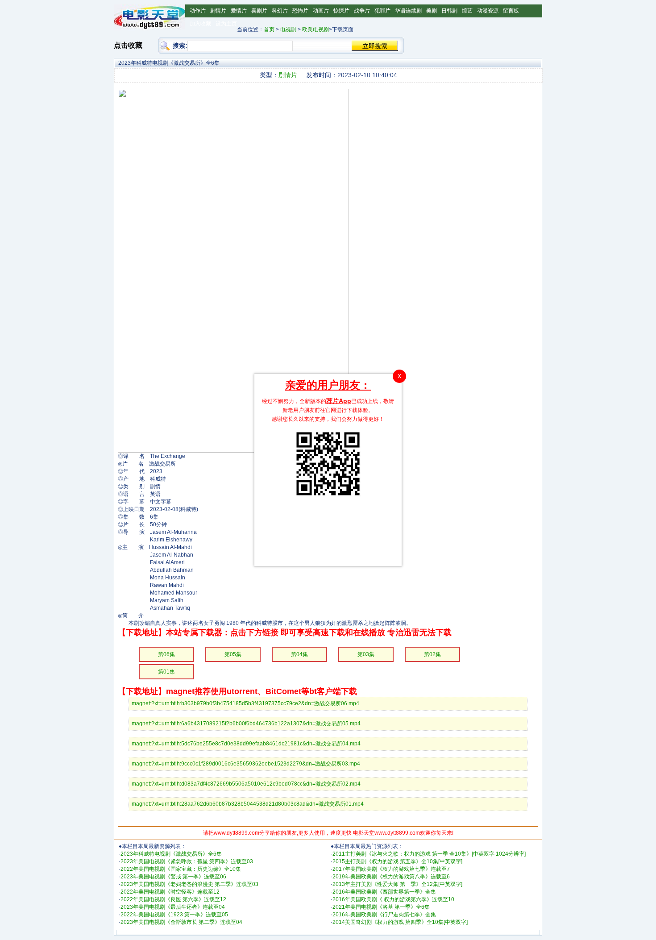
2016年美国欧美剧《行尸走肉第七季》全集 (384, 914)
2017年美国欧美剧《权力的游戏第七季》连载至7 (391, 869)
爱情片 (239, 11)
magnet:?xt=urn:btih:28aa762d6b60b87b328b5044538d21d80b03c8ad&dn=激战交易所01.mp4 (248, 804)
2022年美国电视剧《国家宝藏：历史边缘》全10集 (180, 869)
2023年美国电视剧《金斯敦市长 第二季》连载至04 (181, 922)
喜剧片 (259, 11)
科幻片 (280, 11)
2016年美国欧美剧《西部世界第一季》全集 (384, 892)
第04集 (299, 654)
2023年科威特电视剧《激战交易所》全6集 (171, 854)
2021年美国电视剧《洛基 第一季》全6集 (381, 907)
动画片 (321, 11)
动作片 (198, 11)
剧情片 (218, 11)
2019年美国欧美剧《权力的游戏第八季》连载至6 (391, 876)
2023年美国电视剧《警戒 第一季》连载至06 (173, 876)
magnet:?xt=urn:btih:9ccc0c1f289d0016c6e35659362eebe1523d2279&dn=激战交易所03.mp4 (246, 764)
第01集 (166, 672)
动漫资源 (487, 11)
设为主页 (226, 24)
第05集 (232, 654)
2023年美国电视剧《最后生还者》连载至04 (172, 907)
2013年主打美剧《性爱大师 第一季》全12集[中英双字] (397, 884)
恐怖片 (300, 11)
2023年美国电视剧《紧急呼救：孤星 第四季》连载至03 (186, 861)
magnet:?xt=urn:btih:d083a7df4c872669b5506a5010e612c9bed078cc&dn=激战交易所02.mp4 (246, 784)
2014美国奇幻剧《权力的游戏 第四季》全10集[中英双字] (400, 922)
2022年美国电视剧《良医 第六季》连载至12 (173, 899)
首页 (269, 29)
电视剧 (288, 29)
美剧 (431, 11)
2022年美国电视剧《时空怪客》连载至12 (170, 892)
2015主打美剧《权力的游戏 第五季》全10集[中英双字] (397, 861)
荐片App (338, 400)
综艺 (467, 11)
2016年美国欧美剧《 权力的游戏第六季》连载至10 (393, 899)
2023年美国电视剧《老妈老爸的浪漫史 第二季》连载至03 (189, 884)
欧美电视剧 (315, 29)
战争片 (362, 11)
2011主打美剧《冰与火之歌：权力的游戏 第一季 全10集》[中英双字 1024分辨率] (429, 854)
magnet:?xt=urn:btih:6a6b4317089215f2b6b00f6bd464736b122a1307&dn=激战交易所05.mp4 (246, 723)
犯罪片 (382, 11)
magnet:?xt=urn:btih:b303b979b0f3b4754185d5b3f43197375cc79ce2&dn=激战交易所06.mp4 (245, 703)
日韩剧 (449, 11)
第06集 (166, 654)
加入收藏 (200, 24)
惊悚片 (341, 11)
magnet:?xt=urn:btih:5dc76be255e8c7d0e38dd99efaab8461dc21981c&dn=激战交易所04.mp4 (246, 743)
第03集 (365, 654)
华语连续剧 (408, 11)
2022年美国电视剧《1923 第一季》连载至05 (174, 914)
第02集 (432, 654)
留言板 (511, 11)
